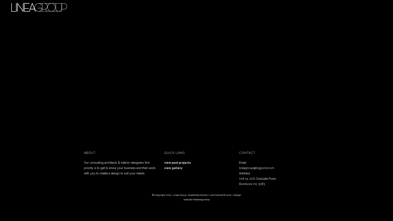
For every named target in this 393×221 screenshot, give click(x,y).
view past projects (177, 162)
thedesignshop (201, 199)
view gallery (173, 168)
